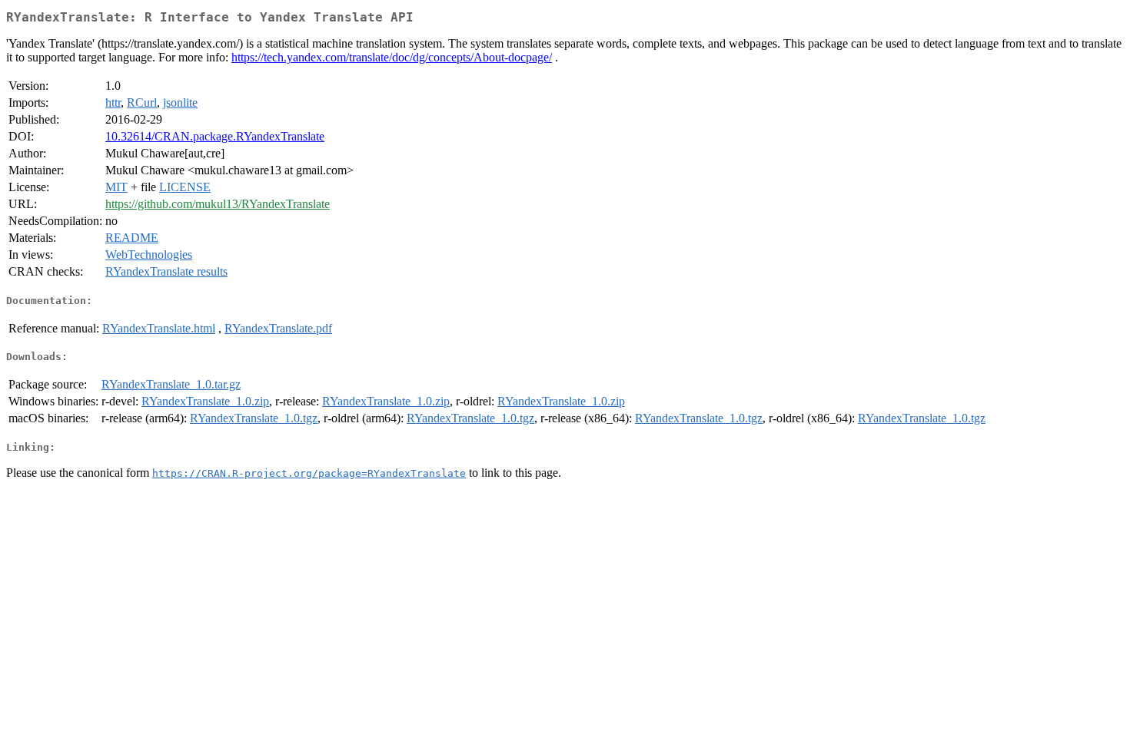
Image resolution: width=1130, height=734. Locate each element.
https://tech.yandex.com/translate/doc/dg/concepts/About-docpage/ (391, 57)
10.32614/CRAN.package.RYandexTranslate (214, 136)
